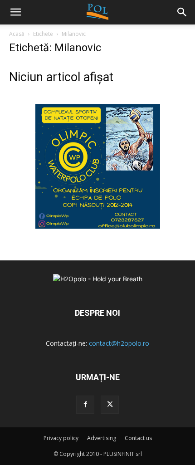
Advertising (101, 438)
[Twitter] (110, 405)
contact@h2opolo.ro (119, 343)
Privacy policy (61, 438)
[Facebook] (85, 405)
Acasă (16, 34)
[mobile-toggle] (15, 12)
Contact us (138, 438)
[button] (182, 12)
